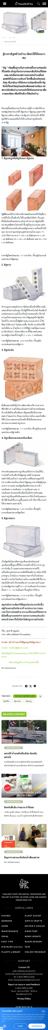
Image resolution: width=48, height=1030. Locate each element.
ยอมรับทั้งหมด (37, 1026)
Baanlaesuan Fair (33, 944)
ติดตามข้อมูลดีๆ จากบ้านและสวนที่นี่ (24, 662)
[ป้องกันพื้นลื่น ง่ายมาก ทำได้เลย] (24, 785)
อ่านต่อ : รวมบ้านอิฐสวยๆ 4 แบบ (14, 647)
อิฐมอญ (29, 701)
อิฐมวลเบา (17, 701)
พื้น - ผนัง (12, 38)
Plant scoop (33, 915)
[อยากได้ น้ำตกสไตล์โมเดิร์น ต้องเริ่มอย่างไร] (24, 732)
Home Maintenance (14, 748)
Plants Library (11, 952)
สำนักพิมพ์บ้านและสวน (12, 946)
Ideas (4, 936)
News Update (33, 936)
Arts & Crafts (33, 921)
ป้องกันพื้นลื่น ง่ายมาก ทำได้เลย (19, 807)
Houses (5, 915)
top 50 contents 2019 (25, 696)
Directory (31, 931)
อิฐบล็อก (6, 701)
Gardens (6, 921)
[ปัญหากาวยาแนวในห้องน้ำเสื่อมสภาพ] (24, 836)
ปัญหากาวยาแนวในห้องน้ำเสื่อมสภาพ (21, 857)
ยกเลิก (20, 1026)
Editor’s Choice (35, 926)
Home (3, 38)
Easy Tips (7, 941)
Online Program (35, 952)
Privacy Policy (24, 998)
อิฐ (40, 696)
